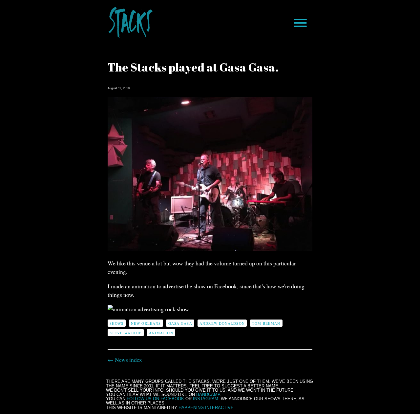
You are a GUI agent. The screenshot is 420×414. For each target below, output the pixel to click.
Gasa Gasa (180, 323)
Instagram (205, 398)
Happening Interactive (206, 407)
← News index (125, 359)
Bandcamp (208, 394)
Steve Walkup (125, 332)
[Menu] (300, 23)
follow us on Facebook (155, 398)
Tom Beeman (266, 323)
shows (117, 323)
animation (161, 332)
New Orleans (146, 323)
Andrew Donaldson (222, 323)
